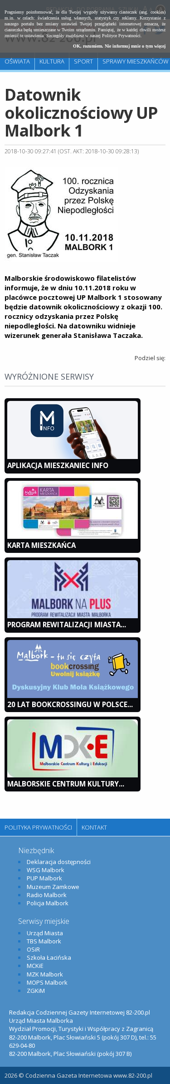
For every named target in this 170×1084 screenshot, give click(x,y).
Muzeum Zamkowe (53, 887)
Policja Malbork (47, 903)
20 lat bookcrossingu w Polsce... (70, 704)
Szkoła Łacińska (49, 957)
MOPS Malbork (47, 982)
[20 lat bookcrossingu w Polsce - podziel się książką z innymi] (72, 696)
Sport (83, 61)
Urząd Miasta (45, 933)
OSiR (33, 949)
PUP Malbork (44, 878)
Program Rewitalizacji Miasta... (66, 624)
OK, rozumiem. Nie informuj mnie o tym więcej (119, 46)
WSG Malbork (45, 870)
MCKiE (35, 966)
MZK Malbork (45, 974)
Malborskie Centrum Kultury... (65, 783)
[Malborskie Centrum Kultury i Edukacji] (72, 775)
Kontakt (94, 827)
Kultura (51, 61)
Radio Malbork (47, 895)
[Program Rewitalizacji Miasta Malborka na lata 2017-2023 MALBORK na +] (72, 616)
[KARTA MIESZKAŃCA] (72, 536)
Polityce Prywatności (121, 35)
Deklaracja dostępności (59, 862)
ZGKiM (36, 990)
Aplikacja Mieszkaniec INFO (57, 465)
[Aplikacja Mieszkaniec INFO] (72, 457)
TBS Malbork (44, 941)
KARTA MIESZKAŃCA (41, 545)
